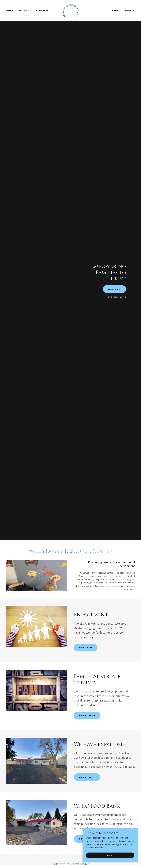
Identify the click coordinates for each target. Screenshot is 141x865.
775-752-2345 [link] (117, 297)
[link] (70, 10)
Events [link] (116, 10)
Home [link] (10, 10)
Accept (110, 855)
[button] (129, 10)
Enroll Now (85, 647)
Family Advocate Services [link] (32, 10)
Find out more (87, 715)
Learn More (114, 289)
